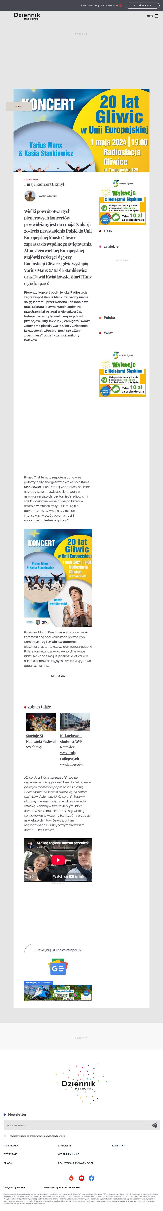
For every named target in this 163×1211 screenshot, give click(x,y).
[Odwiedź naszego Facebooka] (91, 1178)
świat (108, 333)
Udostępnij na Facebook (38, 983)
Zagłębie (64, 1145)
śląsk (108, 231)
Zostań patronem (142, 5)
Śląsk (19, 106)
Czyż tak (10, 1154)
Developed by (51, 1188)
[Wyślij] (154, 1125)
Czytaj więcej (58, 1136)
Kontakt (118, 1145)
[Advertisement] (81, 62)
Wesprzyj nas (69, 1154)
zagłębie (110, 246)
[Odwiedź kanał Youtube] (81, 1178)
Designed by (10, 1188)
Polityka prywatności (75, 1163)
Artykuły (11, 1145)
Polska (109, 318)
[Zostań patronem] (72, 1178)
